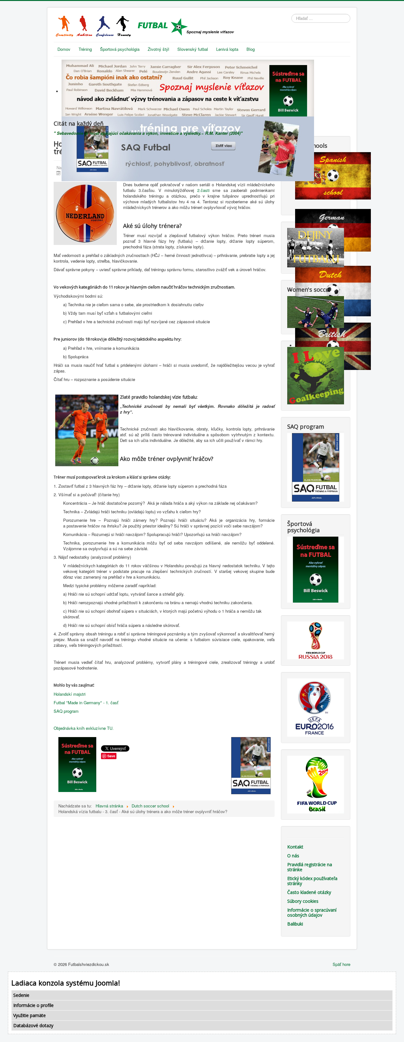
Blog (251, 49)
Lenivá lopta (227, 49)
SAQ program (66, 711)
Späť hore (341, 964)
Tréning (85, 49)
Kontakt (295, 847)
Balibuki (295, 924)
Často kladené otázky (309, 892)
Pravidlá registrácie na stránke (309, 866)
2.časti (203, 190)
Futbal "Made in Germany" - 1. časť (86, 703)
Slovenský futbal (192, 49)
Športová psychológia (120, 49)
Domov (63, 49)
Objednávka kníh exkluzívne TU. (84, 728)
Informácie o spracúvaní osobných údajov (311, 912)
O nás (293, 856)
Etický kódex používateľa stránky (312, 880)
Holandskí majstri (70, 694)
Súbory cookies (302, 901)
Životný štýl (158, 49)
